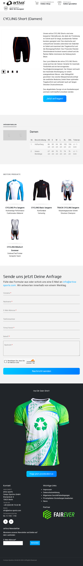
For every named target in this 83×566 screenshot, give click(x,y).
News (45, 501)
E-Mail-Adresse (9, 540)
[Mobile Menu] (5, 3)
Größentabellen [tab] (10, 124)
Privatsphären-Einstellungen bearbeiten (58, 498)
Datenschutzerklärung (51, 492)
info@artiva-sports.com (12, 510)
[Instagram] (11, 521)
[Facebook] (5, 521)
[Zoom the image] (41, 395)
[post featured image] (15, 190)
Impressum (47, 490)
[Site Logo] (16, 3)
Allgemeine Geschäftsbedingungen (56, 495)
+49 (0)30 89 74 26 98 (12, 505)
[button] (4, 49)
